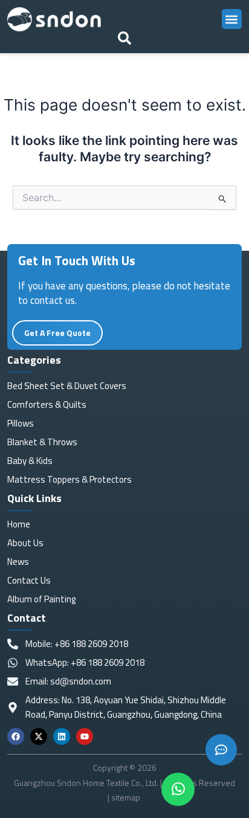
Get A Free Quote (57, 332)
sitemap (126, 797)
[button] (232, 19)
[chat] (178, 789)
